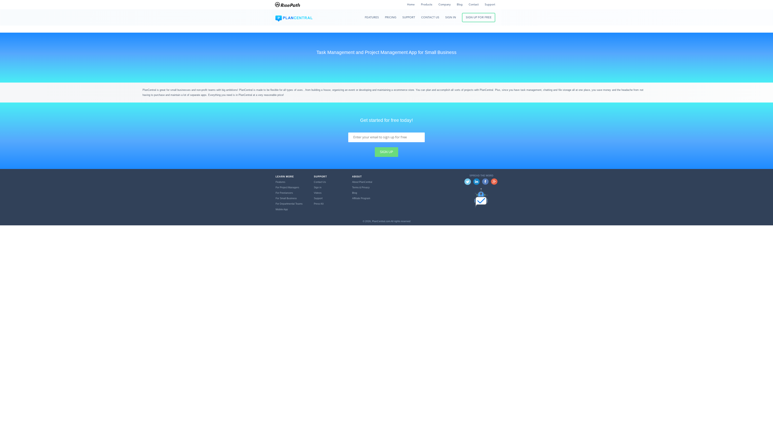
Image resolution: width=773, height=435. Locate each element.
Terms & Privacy (361, 187)
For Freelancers (284, 193)
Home (411, 4)
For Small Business (286, 198)
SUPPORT (408, 17)
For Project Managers (287, 187)
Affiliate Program (361, 198)
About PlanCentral (362, 182)
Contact (474, 4)
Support (490, 4)
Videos (317, 193)
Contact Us (320, 182)
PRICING (390, 17)
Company (444, 4)
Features (280, 182)
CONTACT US (430, 17)
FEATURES (372, 17)
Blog (460, 4)
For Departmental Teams (289, 203)
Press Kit (318, 203)
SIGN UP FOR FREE (479, 17)
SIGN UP (386, 152)
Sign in (317, 187)
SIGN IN (450, 17)
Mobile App (282, 209)
